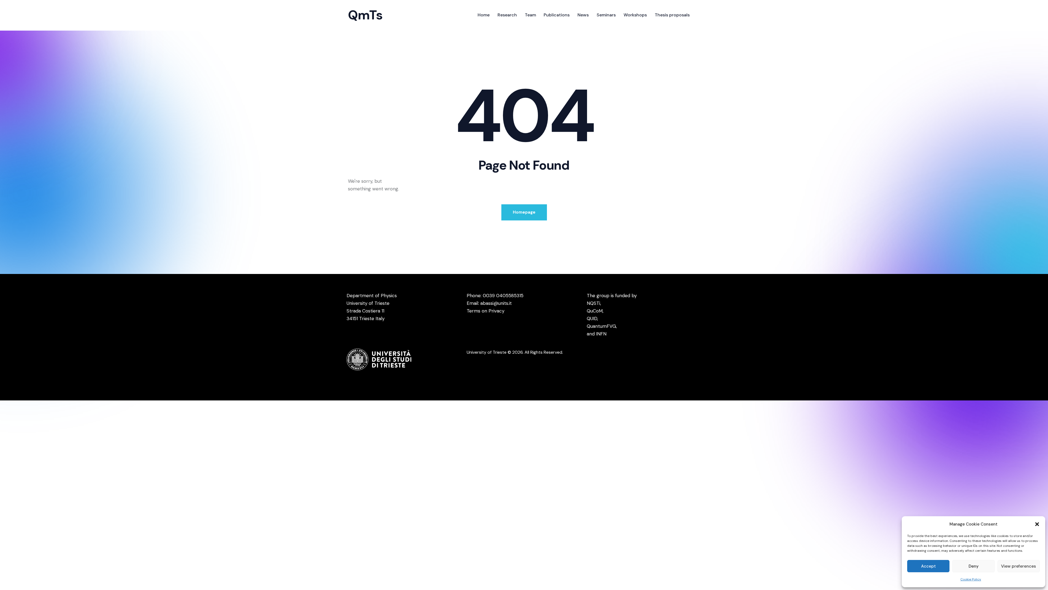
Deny (974, 566)
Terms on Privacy (485, 311)
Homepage (524, 212)
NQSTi (593, 303)
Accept (928, 566)
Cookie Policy (970, 579)
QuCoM (595, 311)
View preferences (1018, 566)
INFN (601, 334)
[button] (1037, 524)
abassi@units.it (496, 303)
